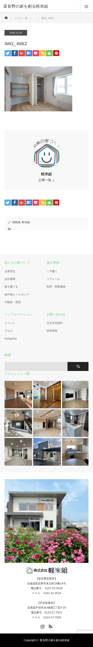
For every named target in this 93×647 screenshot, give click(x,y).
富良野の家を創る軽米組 (55, 640)
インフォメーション (19, 314)
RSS (49, 625)
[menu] (86, 6)
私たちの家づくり (17, 262)
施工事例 (52, 262)
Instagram (11, 338)
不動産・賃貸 (13, 302)
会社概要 (10, 279)
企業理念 (10, 271)
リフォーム (53, 279)
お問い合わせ (55, 314)
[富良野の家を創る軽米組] (39, 6)
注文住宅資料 (54, 323)
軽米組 (46, 174)
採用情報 (51, 330)
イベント (10, 323)
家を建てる (11, 286)
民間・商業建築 (55, 286)
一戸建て (51, 271)
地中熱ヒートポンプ (17, 294)
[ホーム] (6, 16)
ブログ (9, 330)
